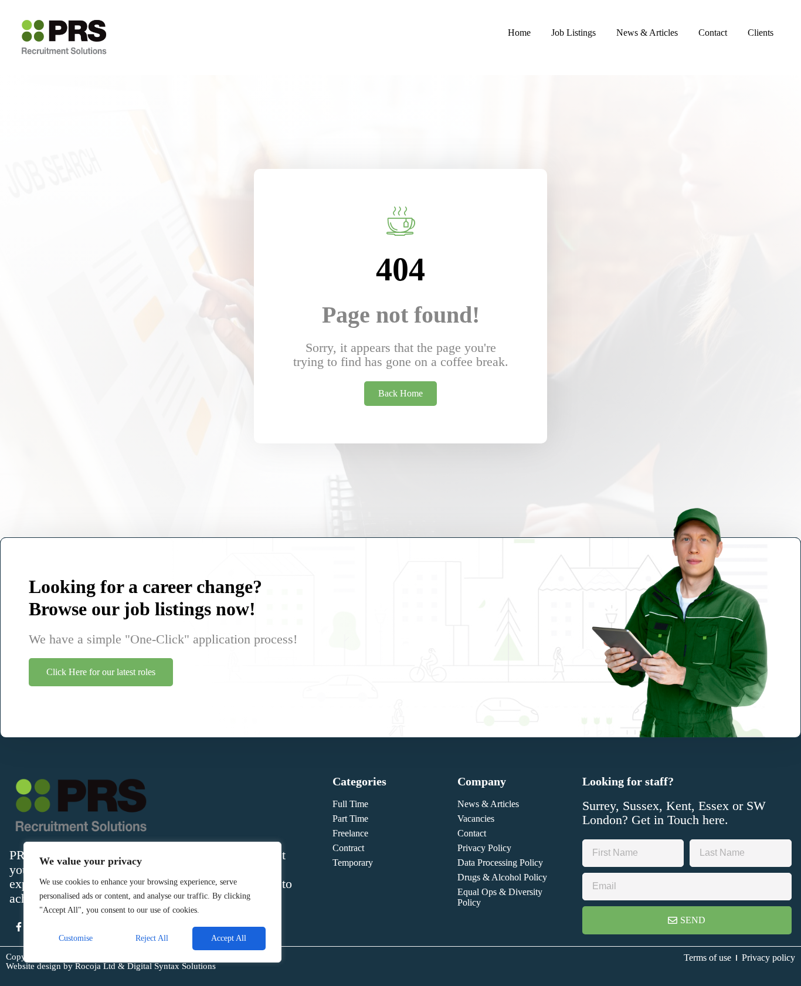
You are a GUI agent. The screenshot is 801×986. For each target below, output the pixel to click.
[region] (152, 902)
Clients (760, 33)
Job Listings (573, 33)
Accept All (228, 938)
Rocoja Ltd (95, 966)
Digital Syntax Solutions (171, 966)
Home (519, 33)
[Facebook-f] (18, 926)
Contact (712, 33)
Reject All (151, 938)
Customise (76, 938)
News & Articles (647, 33)
